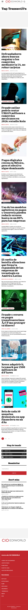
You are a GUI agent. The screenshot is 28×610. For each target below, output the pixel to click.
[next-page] (9, 438)
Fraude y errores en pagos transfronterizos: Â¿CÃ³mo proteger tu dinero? (13, 320)
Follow (23, 454)
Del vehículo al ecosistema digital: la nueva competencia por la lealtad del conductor (12, 485)
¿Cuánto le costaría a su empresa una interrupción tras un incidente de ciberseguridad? (12, 497)
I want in (14, 473)
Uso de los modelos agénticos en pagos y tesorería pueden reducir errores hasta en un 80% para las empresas (13, 214)
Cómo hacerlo (6, 201)
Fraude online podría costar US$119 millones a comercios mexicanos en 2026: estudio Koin (13, 114)
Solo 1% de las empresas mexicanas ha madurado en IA (12, 491)
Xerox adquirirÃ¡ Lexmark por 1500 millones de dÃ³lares (13, 368)
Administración (6, 253)
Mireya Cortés (5, 70)
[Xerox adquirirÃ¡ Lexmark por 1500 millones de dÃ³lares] (14, 350)
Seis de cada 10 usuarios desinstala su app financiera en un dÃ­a (13, 417)
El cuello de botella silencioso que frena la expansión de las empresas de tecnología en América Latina (13, 267)
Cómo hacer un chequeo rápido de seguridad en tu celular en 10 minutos (12, 507)
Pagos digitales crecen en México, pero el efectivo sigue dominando (12, 164)
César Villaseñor (5, 329)
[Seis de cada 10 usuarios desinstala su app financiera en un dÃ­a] (14, 397)
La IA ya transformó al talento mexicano (13, 503)
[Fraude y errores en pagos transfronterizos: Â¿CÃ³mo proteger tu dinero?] (14, 300)
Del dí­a (4, 154)
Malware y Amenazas (8, 47)
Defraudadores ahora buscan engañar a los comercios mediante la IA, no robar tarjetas (13, 60)
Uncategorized (6, 405)
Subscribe (23, 457)
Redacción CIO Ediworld (7, 279)
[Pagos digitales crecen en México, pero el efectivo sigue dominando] (14, 145)
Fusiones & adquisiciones (9, 358)
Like (24, 450)
